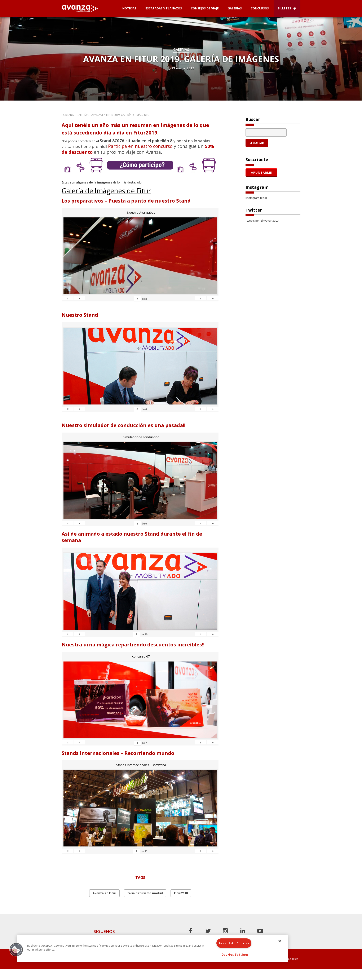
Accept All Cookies (234, 943)
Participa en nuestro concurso (140, 146)
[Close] (279, 941)
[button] (16, 949)
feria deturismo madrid (145, 893)
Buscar (258, 143)
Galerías (235, 8)
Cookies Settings (235, 954)
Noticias (129, 8)
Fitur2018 (181, 893)
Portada (68, 115)
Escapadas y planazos (163, 8)
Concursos (260, 8)
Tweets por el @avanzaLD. (262, 220)
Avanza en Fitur (104, 893)
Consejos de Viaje (205, 8)
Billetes (285, 8)
